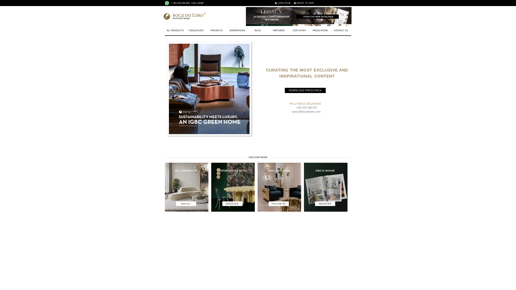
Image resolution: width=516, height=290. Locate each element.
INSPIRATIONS (237, 30)
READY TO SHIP (305, 3)
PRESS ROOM (320, 30)
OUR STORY (299, 30)
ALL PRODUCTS (175, 30)
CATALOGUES (196, 30)
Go (194, 9)
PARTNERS (279, 30)
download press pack (305, 90)
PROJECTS (217, 30)
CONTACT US (341, 30)
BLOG (258, 30)
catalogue (284, 3)
